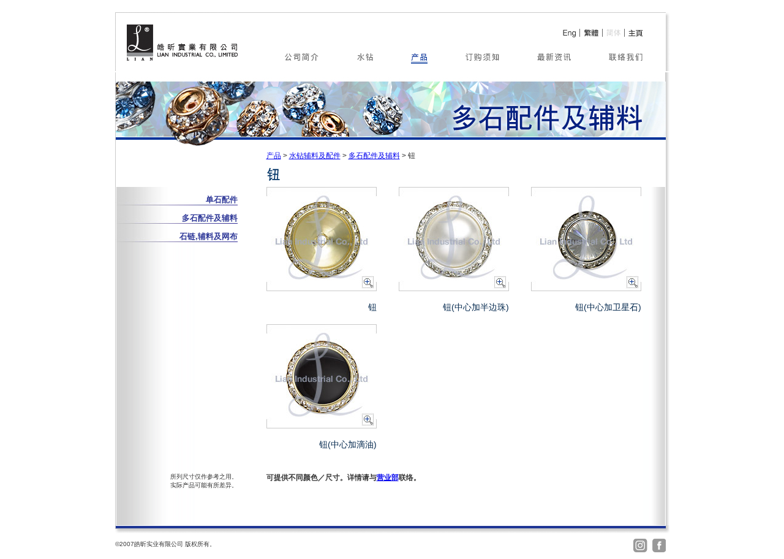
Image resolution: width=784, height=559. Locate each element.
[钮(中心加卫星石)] (586, 288)
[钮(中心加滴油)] (321, 425)
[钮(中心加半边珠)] (454, 288)
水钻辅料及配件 (315, 155)
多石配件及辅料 (374, 155)
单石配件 (222, 199)
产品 (273, 155)
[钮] (321, 288)
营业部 (388, 477)
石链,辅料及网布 (208, 236)
